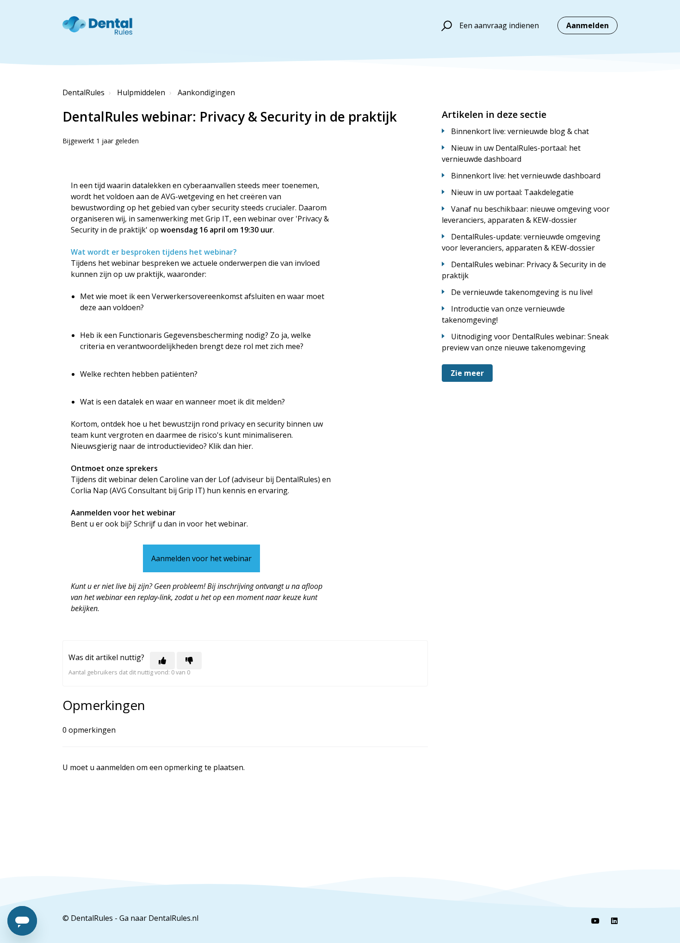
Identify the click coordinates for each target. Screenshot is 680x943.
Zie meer (467, 373)
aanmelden (115, 767)
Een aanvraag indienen (499, 25)
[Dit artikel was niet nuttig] (189, 660)
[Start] (97, 25)
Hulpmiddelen (141, 92)
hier (245, 446)
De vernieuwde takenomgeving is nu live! (522, 292)
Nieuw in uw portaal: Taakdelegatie (512, 192)
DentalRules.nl (173, 918)
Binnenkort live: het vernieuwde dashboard (525, 176)
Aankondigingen (206, 92)
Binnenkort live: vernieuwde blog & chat (520, 131)
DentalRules (83, 92)
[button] (445, 25)
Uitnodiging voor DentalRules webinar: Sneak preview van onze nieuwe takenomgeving (525, 342)
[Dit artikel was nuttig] (162, 660)
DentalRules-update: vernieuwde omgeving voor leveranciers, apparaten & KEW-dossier (521, 242)
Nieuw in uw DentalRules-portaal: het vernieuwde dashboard (511, 153)
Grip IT (217, 219)
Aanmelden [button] (587, 25)
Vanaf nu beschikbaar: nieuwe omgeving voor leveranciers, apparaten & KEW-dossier (526, 214)
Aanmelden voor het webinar (201, 558)
